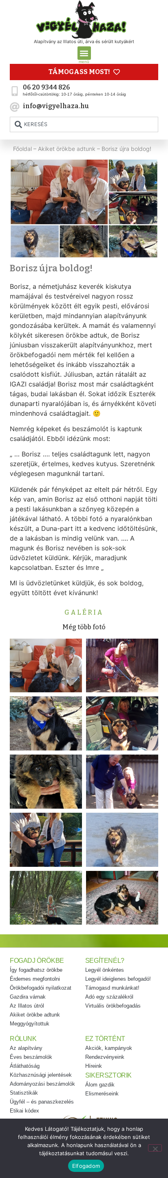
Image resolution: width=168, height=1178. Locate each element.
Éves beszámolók (31, 1057)
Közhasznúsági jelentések (41, 1075)
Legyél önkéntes (104, 970)
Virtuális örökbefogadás (113, 1006)
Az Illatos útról (27, 1006)
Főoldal (22, 148)
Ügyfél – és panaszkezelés (42, 1102)
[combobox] (84, 124)
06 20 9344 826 (46, 87)
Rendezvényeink (104, 1057)
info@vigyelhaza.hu (56, 106)
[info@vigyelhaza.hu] (15, 107)
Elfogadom (86, 1166)
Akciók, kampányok (108, 1048)
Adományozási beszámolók (42, 1084)
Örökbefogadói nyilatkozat (40, 988)
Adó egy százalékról (109, 997)
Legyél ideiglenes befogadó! (118, 979)
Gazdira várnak (28, 997)
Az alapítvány (26, 1048)
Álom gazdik (100, 1085)
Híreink (93, 1066)
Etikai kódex (24, 1111)
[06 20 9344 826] (15, 91)
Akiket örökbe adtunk (66, 148)
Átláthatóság (25, 1066)
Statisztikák (24, 1093)
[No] (155, 1148)
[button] (84, 53)
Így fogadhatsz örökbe (36, 970)
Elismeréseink (102, 1094)
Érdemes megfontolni (35, 979)
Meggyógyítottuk (29, 1024)
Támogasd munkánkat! (112, 988)
